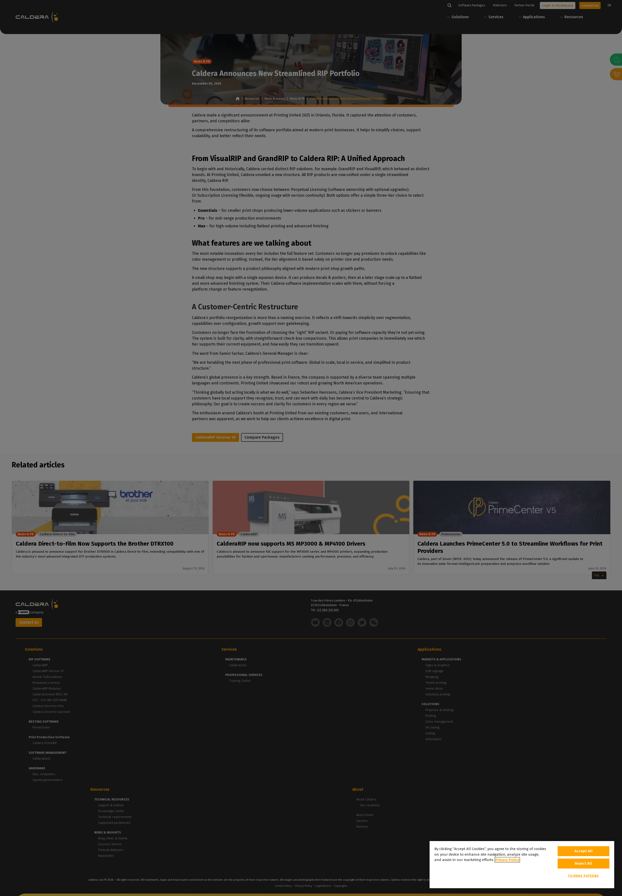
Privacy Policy (507, 860)
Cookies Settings (583, 875)
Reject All (583, 863)
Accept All (583, 851)
